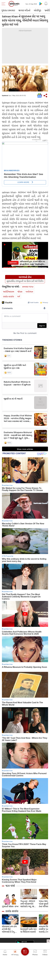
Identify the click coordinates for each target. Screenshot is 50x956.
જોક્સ (19, 291)
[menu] (4, 3)
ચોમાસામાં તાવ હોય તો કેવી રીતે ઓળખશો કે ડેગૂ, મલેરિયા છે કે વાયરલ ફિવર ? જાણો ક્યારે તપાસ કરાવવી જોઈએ (10, 929)
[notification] (45, 3)
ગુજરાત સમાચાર (8, 10)
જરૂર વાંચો (10, 886)
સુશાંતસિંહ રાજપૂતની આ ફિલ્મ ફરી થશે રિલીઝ (25, 281)
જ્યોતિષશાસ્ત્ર (8, 291)
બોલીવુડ (37, 10)
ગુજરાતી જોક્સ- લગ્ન (10, 906)
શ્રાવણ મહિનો (24, 10)
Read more (13, 263)
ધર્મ (18, 296)
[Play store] (40, 3)
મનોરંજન (29, 291)
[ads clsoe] (48, 941)
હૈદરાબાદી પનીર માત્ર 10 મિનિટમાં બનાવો (28, 930)
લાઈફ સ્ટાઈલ (8, 296)
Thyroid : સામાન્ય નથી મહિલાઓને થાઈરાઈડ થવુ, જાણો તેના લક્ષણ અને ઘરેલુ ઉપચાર (28, 904)
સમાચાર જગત (27, 286)
